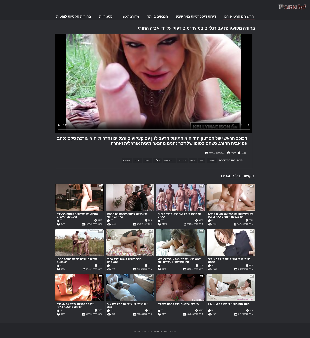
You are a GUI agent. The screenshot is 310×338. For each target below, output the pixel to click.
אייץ (201, 160)
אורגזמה (212, 160)
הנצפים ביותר (157, 16)
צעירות (147, 160)
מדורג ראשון (130, 16)
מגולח (157, 160)
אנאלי (193, 160)
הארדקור (182, 160)
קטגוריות (106, 16)
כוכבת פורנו (169, 160)
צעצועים (126, 160)
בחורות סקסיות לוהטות (73, 16)
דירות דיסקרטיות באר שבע (196, 16)
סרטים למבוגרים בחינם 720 (160, 331)
